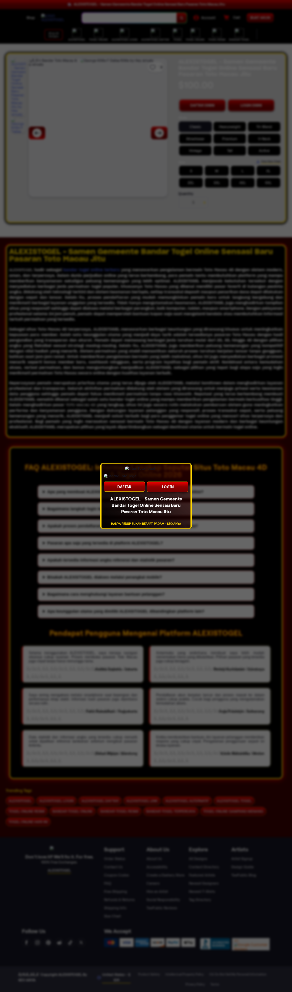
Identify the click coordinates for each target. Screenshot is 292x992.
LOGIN (168, 486)
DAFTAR (124, 486)
